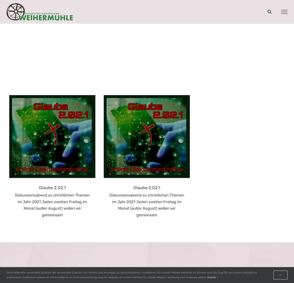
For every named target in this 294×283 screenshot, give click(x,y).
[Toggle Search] (270, 11)
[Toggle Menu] (284, 12)
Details (212, 277)
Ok (280, 275)
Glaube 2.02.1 (52, 187)
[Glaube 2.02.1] (52, 136)
